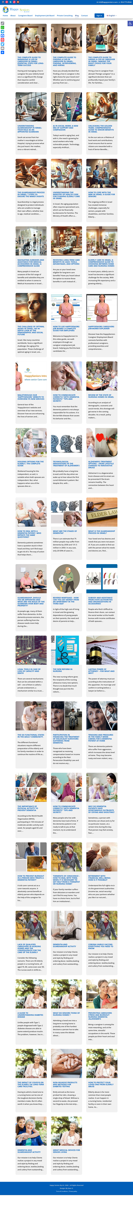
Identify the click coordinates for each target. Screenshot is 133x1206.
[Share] (2, 52)
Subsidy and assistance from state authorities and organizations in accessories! (100, 600)
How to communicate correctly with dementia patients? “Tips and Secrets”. (66, 398)
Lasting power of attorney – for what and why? (101, 671)
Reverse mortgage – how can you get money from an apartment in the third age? (66, 600)
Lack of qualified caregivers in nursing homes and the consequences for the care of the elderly (29, 948)
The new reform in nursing (62, 670)
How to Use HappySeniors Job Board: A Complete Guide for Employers (66, 328)
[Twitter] (2, 44)
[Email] (2, 48)
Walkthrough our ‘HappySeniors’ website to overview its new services (31, 397)
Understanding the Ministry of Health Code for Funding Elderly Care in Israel (66, 195)
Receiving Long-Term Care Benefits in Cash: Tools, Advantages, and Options (66, 262)
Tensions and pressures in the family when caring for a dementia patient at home (100, 738)
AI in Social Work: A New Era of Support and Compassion (65, 128)
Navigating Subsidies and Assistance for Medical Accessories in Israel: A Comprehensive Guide (31, 263)
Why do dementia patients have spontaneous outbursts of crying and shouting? (101, 809)
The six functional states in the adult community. (31, 736)
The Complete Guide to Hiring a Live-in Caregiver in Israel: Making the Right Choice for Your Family (101, 61)
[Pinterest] (2, 40)
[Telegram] (2, 32)
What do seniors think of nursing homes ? (66, 1014)
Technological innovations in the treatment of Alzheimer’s (66, 463)
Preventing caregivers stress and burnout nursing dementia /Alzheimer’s (100, 1016)
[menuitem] (5, 15)
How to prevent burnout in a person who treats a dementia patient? (31, 878)
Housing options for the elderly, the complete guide (31, 463)
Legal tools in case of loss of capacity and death (29, 671)
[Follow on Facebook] (3, 2)
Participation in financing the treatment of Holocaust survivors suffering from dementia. (66, 739)
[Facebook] (2, 36)
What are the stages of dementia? (65, 532)
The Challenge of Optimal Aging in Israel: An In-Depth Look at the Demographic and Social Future (31, 330)
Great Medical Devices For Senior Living (66, 1151)
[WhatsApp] (2, 27)
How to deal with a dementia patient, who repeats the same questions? (29, 534)
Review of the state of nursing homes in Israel (101, 396)
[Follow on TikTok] (14, 2)
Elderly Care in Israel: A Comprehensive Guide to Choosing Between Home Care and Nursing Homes (101, 263)
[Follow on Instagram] (6, 2)
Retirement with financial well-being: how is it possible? (99, 878)
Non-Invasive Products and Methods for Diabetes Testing (65, 1084)
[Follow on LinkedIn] (10, 2)
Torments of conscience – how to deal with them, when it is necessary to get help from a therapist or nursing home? (66, 880)
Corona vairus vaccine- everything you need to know (100, 946)
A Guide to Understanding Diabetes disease (30, 1015)
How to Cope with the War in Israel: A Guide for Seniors (101, 194)
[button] (130, 23)
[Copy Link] (2, 23)
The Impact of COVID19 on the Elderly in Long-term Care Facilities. (31, 1084)
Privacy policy (73, 1191)
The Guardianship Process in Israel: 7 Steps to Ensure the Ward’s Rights (31, 194)
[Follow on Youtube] (18, 2)
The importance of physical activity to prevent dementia (28, 808)
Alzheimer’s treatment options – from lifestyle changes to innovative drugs (101, 464)
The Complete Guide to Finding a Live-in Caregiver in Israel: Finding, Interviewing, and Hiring (64, 61)
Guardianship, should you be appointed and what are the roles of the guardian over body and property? (31, 601)
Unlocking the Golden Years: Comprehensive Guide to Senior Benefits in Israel (101, 129)
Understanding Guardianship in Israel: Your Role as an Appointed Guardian (30, 129)
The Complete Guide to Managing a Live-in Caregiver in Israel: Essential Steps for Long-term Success (31, 61)
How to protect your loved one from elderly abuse (100, 1084)
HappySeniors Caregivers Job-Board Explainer (101, 327)
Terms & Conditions (62, 1191)
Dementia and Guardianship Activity (64, 945)
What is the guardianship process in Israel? (101, 532)
